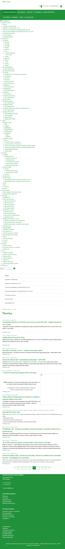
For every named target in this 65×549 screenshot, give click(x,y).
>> (51, 467)
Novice (4, 320)
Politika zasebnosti (44, 543)
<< (13, 467)
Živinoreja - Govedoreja (8, 516)
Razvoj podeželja (7, 513)
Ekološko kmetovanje (8, 515)
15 (48, 467)
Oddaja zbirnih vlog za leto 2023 (13, 337)
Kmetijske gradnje (7, 532)
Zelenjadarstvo (6, 526)
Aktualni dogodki (6, 501)
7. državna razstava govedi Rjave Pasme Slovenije (19, 373)
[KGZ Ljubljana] (6, 1)
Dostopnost (53, 543)
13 (41, 467)
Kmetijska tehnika (7, 533)
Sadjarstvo (5, 528)
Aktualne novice (6, 499)
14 (44, 467)
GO (14, 268)
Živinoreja (16, 410)
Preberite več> (6, 332)
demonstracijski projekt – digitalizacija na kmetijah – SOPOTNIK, (26, 361)
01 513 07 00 (45, 6)
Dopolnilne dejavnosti (8, 535)
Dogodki (25, 410)
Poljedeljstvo (5, 518)
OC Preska (5, 498)
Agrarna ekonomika (7, 537)
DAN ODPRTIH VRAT (15, 414)
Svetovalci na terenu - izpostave (11, 511)
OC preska (30, 410)
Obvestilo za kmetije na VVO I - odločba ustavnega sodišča (22, 350)
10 (30, 467)
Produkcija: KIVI (36, 545)
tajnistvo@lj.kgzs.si (54, 6)
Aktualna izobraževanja (8, 503)
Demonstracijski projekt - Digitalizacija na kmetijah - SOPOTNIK (24, 360)
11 (34, 467)
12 (37, 467)
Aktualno (35, 410)
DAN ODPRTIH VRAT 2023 (11, 412)
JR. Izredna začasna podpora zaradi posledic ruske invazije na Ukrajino (26, 442)
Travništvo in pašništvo (7, 410)
